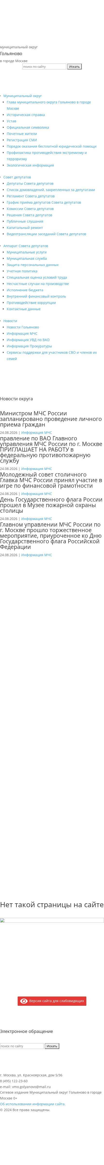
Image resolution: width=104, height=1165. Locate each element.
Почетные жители (22, 133)
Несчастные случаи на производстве (38, 283)
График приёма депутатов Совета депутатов (44, 202)
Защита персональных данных (33, 264)
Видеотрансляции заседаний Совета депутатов (46, 234)
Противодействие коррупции (31, 302)
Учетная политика (22, 271)
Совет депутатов (17, 177)
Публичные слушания (25, 221)
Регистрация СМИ (22, 140)
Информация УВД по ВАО (28, 339)
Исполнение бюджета (25, 290)
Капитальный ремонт (25, 227)
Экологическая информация (30, 165)
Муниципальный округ (22, 95)
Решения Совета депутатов (29, 215)
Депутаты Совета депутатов (30, 183)
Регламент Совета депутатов (31, 196)
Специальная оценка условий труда (37, 277)
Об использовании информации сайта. (33, 1104)
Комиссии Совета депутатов (30, 208)
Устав (11, 121)
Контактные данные (24, 309)
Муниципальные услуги (27, 252)
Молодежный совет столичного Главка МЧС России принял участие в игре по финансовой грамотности (51, 479)
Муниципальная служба (27, 258)
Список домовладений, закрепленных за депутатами (51, 189)
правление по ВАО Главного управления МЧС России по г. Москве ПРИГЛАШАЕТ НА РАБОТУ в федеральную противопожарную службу (51, 449)
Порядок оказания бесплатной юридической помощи (52, 146)
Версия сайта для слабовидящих (56, 1000)
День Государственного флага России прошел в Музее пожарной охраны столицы (51, 504)
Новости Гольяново (23, 327)
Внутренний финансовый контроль (36, 296)
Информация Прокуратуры (29, 346)
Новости (10, 320)
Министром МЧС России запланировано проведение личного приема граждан (51, 418)
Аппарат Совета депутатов (25, 245)
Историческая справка (26, 114)
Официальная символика (28, 127)
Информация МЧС (22, 333)
